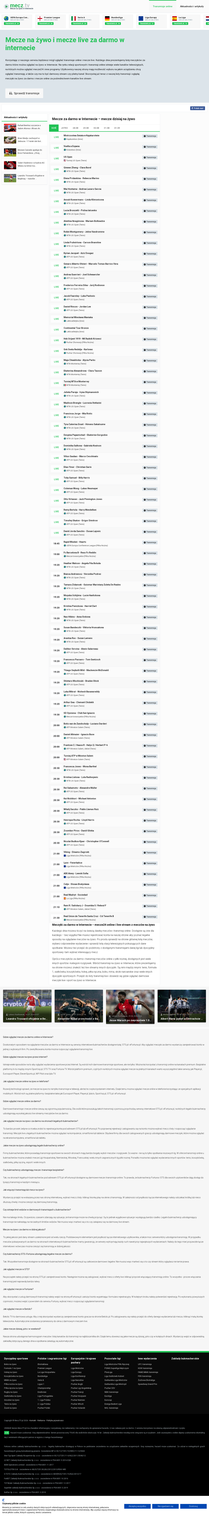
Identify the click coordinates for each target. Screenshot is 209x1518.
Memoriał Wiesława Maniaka (78, 317)
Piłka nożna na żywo (13, 1384)
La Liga (69, 898)
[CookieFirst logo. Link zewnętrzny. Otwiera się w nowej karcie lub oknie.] (3, 1500)
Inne (80, 139)
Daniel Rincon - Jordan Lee (77, 306)
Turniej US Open (73, 160)
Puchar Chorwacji (74, 342)
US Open (68, 157)
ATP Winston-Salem (75, 759)
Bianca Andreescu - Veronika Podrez (82, 574)
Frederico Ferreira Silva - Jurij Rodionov (84, 285)
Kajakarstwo (71, 139)
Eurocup (108, 1400)
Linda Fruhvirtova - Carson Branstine (82, 242)
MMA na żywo (10, 1380)
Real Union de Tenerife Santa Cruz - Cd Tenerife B (89, 916)
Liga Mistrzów (72, 855)
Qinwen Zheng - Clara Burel (77, 167)
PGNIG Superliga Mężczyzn (116, 1368)
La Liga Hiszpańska (46, 1372)
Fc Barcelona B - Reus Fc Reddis (80, 552)
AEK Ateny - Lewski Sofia (76, 873)
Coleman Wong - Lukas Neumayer (81, 488)
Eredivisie (42, 1392)
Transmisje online (162, 6)
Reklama (41, 1420)
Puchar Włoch (77, 1404)
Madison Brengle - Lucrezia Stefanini (82, 403)
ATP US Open (72, 257)
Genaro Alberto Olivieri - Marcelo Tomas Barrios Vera (91, 264)
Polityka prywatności (55, 1420)
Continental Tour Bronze (76, 328)
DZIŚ (54, 128)
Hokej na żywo (10, 1372)
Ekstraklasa (43, 1364)
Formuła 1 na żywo (12, 1368)
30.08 (96, 128)
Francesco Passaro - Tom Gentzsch (82, 659)
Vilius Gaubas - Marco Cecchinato (81, 456)
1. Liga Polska (44, 1400)
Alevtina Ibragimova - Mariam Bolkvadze (84, 221)
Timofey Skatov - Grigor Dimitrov (81, 520)
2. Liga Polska (44, 1404)
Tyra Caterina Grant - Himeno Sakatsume (84, 424)
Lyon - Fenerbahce (73, 863)
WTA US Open (72, 171)
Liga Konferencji (78, 1376)
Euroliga (108, 1396)
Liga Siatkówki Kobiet (114, 1376)
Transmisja (151, 136)
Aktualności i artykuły (192, 6)
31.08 (106, 128)
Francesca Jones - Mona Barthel (80, 766)
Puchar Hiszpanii (78, 1396)
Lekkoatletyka (72, 321)
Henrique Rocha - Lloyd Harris (79, 820)
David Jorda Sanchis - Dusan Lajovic (82, 531)
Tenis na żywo (10, 1404)
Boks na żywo (10, 1364)
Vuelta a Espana (72, 146)
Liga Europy (76, 1372)
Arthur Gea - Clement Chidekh (79, 702)
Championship (44, 1388)
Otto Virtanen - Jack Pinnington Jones (83, 499)
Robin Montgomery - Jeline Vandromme (84, 232)
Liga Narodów (77, 1380)
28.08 (75, 128)
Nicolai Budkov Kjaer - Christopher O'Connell (86, 841)
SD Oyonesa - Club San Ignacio (79, 713)
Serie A (41, 1380)
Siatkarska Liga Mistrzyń (115, 1384)
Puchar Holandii (78, 1408)
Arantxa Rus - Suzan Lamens (78, 638)
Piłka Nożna (88, 342)
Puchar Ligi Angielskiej (81, 1388)
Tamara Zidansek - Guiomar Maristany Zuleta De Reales (92, 584)
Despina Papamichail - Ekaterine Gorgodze (85, 435)
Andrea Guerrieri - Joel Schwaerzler (82, 274)
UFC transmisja (145, 1364)
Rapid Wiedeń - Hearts (75, 542)
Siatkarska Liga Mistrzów (115, 1380)
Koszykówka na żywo (13, 1376)
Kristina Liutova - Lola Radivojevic (81, 777)
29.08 (86, 128)
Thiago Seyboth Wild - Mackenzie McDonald (86, 670)
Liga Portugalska (45, 1396)
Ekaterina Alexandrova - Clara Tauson (83, 371)
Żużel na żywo (10, 1408)
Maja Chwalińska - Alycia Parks (79, 360)
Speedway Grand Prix (147, 1384)
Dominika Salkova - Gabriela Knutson (82, 445)
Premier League (45, 1368)
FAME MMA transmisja (148, 1372)
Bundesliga (43, 1376)
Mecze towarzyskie (75, 556)
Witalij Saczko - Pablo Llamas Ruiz (81, 809)
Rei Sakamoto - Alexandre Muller (80, 788)
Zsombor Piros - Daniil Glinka (79, 830)
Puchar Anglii (77, 1384)
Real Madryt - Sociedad (76, 895)
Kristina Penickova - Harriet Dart (80, 606)
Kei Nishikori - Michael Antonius (80, 798)
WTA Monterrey (73, 364)
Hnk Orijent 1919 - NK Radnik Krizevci (82, 338)
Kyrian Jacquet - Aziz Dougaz (78, 253)
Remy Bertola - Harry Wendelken (80, 510)
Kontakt (33, 1420)
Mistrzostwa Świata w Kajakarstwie (81, 135)
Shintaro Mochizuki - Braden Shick (81, 681)
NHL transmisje (111, 1408)
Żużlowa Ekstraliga (146, 1380)
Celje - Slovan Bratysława (76, 884)
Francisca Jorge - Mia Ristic (78, 413)
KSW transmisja (145, 1368)
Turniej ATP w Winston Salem (78, 756)
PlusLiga (108, 1372)
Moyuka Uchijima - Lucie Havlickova (82, 595)
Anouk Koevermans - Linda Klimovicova (84, 199)
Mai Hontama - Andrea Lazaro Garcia (82, 189)
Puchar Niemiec (78, 1400)
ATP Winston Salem (75, 727)
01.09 (117, 128)
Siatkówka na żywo (12, 1396)
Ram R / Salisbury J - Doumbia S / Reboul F (85, 905)
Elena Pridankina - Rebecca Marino (81, 178)
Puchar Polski (44, 1408)
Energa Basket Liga (113, 1404)
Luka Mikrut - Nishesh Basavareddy (82, 691)
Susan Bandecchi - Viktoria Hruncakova (84, 627)
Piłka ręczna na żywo (13, 1388)
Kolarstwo (70, 150)
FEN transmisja (144, 1376)
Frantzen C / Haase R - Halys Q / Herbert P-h (86, 745)
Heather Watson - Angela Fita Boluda (82, 563)
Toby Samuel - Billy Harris (77, 478)
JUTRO (64, 128)
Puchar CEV (109, 1388)
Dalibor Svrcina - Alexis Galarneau (81, 649)
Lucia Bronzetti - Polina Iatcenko (80, 210)
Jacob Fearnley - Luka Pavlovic (79, 296)
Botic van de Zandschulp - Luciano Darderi (85, 723)
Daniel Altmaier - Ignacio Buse (79, 734)
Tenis (83, 160)
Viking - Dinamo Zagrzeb (76, 852)
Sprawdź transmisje (26, 93)
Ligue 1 (41, 1384)
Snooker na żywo (11, 1400)
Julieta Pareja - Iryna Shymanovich (81, 392)
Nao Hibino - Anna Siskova (77, 617)
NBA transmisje (111, 1392)
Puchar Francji (77, 1392)
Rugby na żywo (11, 1392)
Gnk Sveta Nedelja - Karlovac (78, 349)
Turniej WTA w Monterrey (76, 381)
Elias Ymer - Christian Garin (77, 467)
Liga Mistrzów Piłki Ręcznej (116, 1364)
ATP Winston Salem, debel (78, 749)
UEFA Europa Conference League (81, 545)
